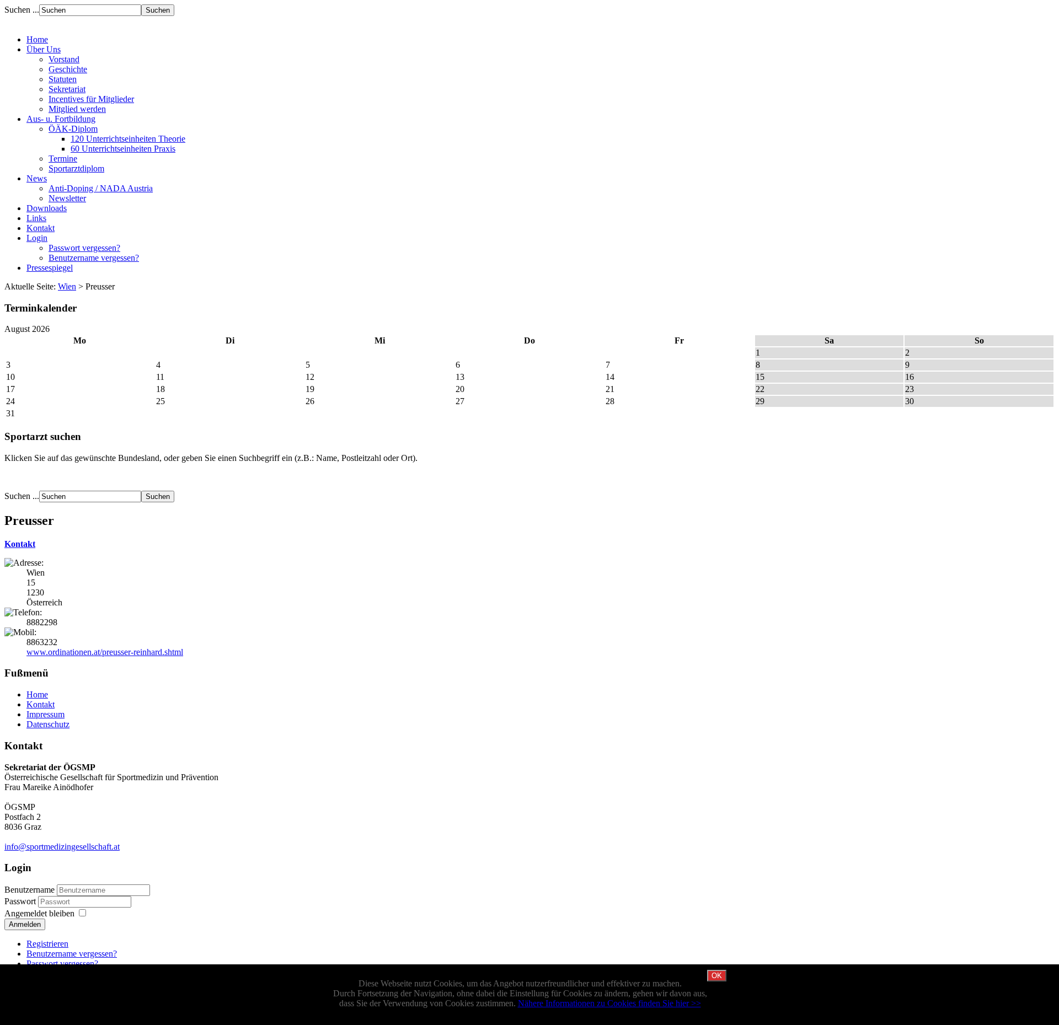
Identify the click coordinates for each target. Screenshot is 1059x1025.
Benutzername (29, 889)
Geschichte (68, 69)
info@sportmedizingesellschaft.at (62, 846)
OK (717, 976)
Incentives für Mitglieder (91, 99)
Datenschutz (47, 724)
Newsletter (67, 198)
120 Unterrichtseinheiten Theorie (128, 138)
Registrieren (47, 943)
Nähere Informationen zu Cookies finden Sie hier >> (609, 1003)
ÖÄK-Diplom (73, 128)
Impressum (45, 714)
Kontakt (19, 544)
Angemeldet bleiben (39, 913)
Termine (63, 158)
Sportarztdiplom (76, 168)
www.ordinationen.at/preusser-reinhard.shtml (104, 652)
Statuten (63, 79)
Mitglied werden (77, 109)
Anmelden (25, 924)
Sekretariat (67, 89)
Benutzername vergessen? (94, 257)
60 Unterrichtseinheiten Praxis (123, 148)
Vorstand (64, 59)
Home (37, 694)
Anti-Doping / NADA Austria (101, 188)
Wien (67, 286)
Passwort (21, 901)
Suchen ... (21, 9)
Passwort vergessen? (84, 248)
